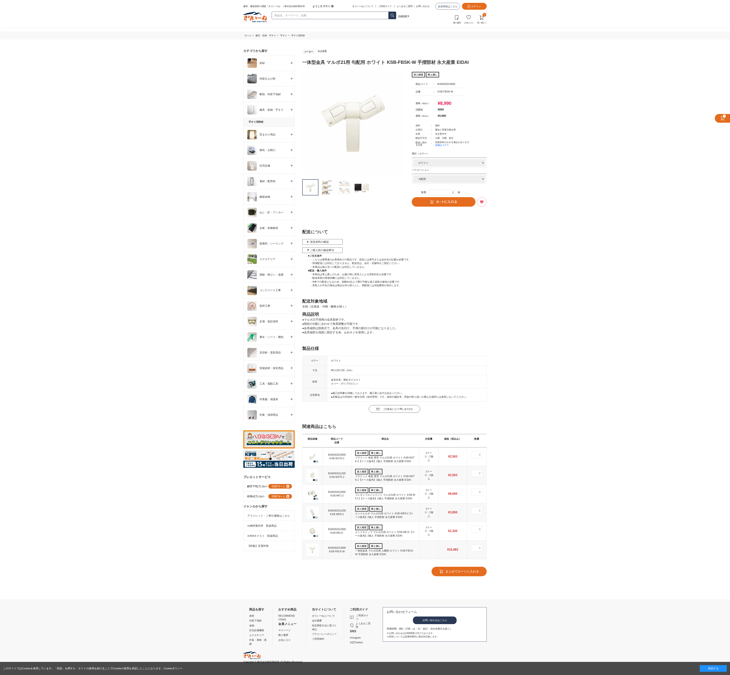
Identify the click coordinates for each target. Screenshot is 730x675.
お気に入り (469, 23)
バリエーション (420, 169)
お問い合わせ (423, 6)
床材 (251, 615)
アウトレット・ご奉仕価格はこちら (268, 515)
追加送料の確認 (319, 241)
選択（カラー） (420, 153)
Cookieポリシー (173, 668)
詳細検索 (402, 16)
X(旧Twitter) (356, 642)
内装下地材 (255, 620)
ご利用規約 (318, 638)
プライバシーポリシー (324, 634)
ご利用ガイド (362, 617)
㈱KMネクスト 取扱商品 (262, 535)
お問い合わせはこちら (434, 620)
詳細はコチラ (442, 145)
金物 (251, 625)
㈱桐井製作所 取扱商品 (262, 525)
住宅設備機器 (256, 630)
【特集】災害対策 (258, 545)
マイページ (284, 630)
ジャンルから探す (255, 506)
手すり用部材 (256, 121)
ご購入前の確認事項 (322, 250)
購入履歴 (457, 23)
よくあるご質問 (405, 6)
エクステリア (256, 635)
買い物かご (482, 19)
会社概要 (317, 620)
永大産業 (322, 51)
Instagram (355, 637)
